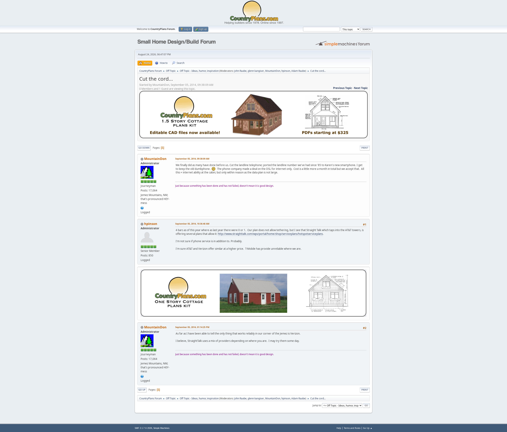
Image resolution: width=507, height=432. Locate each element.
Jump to (317, 405)
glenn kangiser (256, 71)
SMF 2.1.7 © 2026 (143, 428)
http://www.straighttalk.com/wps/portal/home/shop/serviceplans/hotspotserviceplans (270, 234)
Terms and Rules (352, 427)
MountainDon (272, 71)
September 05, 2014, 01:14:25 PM (192, 327)
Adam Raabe (298, 71)
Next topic (361, 88)
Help (338, 427)
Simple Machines (161, 428)
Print (364, 147)
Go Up (141, 389)
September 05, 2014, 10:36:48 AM (192, 223)
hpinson (285, 71)
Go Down (144, 147)
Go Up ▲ (367, 427)
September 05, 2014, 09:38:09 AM (192, 158)
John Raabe (240, 71)
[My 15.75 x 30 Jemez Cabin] (142, 207)
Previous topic (342, 88)
